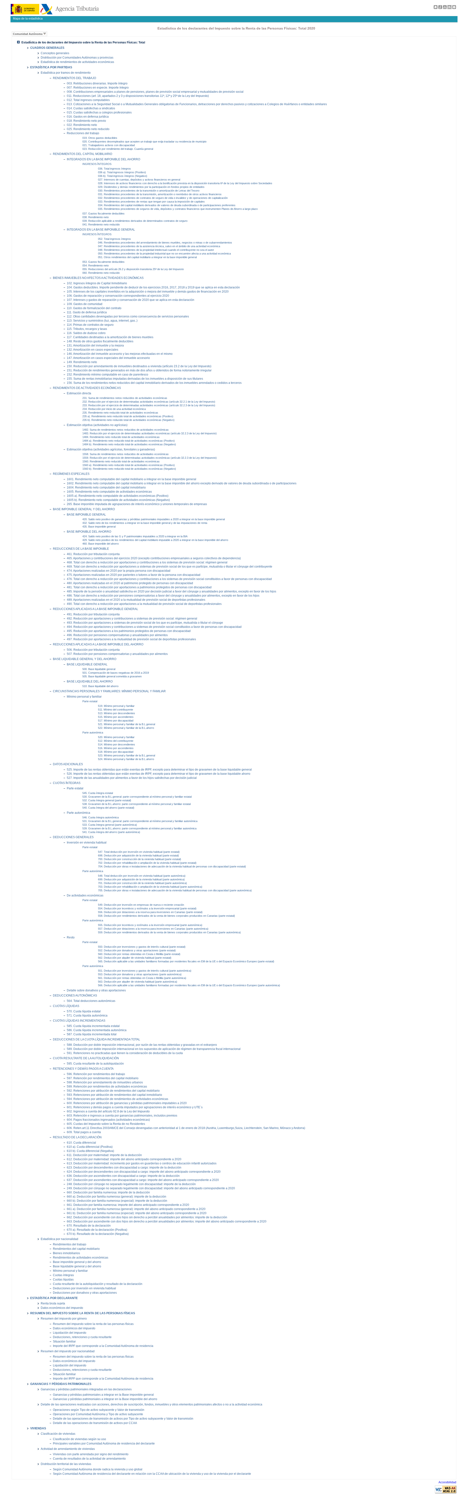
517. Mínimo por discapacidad (115, 720)
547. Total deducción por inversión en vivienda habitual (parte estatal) (139, 851)
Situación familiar (64, 1341)
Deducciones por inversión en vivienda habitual (84, 1288)
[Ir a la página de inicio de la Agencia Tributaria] (55, 13)
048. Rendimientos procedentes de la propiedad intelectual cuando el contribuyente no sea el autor (156, 249)
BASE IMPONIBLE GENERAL (86, 514)
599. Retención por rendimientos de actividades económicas (107, 1086)
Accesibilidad (447, 1482)
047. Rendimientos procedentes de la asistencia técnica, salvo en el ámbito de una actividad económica (159, 246)
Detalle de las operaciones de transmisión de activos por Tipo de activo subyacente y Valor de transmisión (123, 1418)
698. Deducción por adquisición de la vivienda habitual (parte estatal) (138, 855)
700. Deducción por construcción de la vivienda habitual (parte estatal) (139, 859)
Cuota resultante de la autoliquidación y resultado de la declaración (97, 1284)
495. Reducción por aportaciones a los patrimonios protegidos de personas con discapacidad (129, 630)
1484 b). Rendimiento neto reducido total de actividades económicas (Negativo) (129, 444)
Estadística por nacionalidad (59, 1239)
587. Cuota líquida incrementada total (92, 1034)
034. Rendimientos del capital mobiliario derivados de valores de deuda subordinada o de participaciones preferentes (166, 205)
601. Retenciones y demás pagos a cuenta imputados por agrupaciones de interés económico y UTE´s (135, 1107)
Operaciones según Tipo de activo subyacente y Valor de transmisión (98, 1410)
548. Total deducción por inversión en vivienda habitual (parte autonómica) (141, 875)
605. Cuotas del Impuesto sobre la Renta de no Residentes (106, 1123)
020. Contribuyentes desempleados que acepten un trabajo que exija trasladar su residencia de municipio (144, 141)
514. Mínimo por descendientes (116, 744)
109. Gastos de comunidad (84, 303)
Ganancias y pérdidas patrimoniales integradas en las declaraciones (86, 1389)
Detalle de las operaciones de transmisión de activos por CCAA (95, 1423)
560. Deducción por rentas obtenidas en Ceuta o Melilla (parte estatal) (139, 954)
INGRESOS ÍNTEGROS (96, 164)
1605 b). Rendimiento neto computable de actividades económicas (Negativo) (118, 499)
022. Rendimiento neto (82, 124)
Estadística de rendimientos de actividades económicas (77, 62)
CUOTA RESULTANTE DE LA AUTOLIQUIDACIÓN (86, 1058)
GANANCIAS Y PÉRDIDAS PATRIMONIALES (60, 1384)
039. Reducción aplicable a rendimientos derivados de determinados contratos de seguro (134, 220)
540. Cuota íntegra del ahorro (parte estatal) (108, 807)
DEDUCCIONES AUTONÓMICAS (75, 995)
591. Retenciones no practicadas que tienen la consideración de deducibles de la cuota (125, 1053)
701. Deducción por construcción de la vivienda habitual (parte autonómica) (142, 883)
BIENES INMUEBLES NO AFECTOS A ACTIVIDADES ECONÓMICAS (98, 278)
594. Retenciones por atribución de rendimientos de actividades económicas (117, 1098)
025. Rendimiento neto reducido (88, 129)
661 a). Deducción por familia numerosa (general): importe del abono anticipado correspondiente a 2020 (136, 1208)
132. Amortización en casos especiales (92, 349)
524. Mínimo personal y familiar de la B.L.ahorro (126, 759)
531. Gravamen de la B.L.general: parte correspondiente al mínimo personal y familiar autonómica (139, 821)
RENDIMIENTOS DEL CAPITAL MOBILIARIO (82, 154)
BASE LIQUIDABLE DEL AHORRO (90, 681)
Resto (71, 937)
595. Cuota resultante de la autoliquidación (95, 1063)
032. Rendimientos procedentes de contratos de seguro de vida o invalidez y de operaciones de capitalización (163, 197)
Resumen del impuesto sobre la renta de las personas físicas (93, 1324)
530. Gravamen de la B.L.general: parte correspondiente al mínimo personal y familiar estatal (137, 796)
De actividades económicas (85, 895)
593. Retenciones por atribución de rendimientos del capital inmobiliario (114, 1094)
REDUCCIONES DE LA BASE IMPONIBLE (81, 548)
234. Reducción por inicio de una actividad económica (114, 408)
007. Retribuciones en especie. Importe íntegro (98, 87)
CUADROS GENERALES (47, 48)
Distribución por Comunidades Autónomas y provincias (77, 57)
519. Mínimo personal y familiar (116, 705)
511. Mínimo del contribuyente (115, 709)
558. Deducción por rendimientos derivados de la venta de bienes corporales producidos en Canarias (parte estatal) (166, 915)
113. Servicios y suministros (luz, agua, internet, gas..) (102, 320)
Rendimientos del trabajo (69, 1244)
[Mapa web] (445, 8)
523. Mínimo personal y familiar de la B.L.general (126, 755)
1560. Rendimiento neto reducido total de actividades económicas (121, 461)
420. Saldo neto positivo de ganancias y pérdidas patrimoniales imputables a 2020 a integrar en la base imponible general (153, 519)
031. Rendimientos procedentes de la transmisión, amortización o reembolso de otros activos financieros (160, 194)
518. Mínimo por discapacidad (115, 751)
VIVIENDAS (38, 1428)
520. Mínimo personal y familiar (116, 737)
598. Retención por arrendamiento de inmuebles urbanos (105, 1082)
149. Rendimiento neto (82, 362)
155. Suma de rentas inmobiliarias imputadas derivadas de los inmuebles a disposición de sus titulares (135, 378)
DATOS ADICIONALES (68, 764)
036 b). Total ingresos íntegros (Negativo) (122, 175)
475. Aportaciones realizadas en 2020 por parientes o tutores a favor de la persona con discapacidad (133, 574)
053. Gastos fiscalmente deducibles (103, 261)
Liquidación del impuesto (69, 1332)
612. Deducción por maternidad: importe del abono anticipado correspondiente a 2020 (124, 1159)
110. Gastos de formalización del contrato (94, 308)
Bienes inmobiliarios (66, 1253)
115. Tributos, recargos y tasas (87, 328)
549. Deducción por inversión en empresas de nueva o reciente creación (141, 904)
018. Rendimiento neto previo (86, 120)
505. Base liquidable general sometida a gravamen (112, 676)
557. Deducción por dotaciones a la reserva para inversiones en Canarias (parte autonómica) (153, 928)
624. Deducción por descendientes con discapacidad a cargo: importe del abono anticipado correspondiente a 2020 (144, 1171)
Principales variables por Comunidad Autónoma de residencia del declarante (104, 1443)
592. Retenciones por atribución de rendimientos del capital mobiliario (113, 1090)
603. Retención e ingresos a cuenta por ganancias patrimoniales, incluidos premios (122, 1115)
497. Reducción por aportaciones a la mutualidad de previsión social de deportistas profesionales (131, 639)
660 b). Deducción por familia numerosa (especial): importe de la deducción (117, 1200)
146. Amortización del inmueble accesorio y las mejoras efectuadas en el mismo (120, 353)
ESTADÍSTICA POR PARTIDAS (51, 67)
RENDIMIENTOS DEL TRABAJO (74, 78)
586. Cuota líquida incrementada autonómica (97, 1030)
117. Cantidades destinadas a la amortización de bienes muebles (110, 337)
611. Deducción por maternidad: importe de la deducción (104, 1155)
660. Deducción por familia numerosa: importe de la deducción (108, 1192)
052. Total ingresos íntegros (114, 238)
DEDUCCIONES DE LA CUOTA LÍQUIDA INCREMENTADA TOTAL (96, 1039)
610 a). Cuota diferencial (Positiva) (90, 1146)
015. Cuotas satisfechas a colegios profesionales (99, 112)
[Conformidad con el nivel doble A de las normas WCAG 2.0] (445, 1492)
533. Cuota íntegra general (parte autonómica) (109, 824)
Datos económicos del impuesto (62, 1308)
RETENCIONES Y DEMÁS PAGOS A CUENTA (83, 1068)
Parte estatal (89, 701)
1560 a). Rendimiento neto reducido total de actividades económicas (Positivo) (128, 465)
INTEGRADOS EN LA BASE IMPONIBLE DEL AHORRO (103, 159)
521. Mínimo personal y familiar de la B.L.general (126, 724)
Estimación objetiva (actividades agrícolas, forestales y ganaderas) (111, 449)
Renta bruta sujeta (53, 1303)
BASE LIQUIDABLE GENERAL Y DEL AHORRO (84, 659)
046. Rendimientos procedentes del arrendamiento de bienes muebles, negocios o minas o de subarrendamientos (165, 242)
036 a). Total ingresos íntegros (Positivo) (122, 172)
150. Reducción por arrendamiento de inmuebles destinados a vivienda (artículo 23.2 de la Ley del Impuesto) (139, 366)
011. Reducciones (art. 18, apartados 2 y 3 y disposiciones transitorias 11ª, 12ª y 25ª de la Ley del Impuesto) (138, 95)
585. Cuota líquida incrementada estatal (93, 1025)
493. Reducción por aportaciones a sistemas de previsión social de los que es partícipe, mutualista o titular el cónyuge (145, 622)
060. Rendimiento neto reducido (101, 272)
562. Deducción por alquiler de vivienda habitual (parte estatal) (134, 957)
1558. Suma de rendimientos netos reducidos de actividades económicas (125, 454)
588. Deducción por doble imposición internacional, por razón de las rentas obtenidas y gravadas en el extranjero (142, 1044)
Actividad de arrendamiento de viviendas (68, 1449)
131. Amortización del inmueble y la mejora (95, 345)
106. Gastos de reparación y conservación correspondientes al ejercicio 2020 (118, 295)
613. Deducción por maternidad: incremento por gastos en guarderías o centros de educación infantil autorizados (141, 1163)
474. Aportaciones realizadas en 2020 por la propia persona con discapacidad (118, 570)
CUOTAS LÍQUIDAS (66, 1006)
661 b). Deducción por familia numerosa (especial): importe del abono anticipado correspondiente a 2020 (136, 1213)
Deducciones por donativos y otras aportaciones (85, 1292)
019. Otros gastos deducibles (99, 137)
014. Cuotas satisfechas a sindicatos (91, 108)
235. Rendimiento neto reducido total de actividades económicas (120, 412)
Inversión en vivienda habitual (87, 842)
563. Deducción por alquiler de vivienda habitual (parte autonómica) (137, 981)
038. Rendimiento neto (95, 217)
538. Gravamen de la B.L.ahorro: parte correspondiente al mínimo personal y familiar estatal (136, 804)
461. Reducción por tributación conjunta (93, 554)
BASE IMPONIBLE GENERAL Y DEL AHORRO (84, 509)
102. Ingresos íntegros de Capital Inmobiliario (97, 283)
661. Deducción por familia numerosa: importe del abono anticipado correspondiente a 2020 (128, 1204)
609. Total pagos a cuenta (84, 1132)
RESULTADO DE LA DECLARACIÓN (77, 1137)
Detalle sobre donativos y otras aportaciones (96, 990)
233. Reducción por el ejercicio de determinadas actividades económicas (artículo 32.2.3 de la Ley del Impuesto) (148, 405)
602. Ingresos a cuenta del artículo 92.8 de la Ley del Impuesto (108, 1111)
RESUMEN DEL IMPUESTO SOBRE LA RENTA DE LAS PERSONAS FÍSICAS (82, 1313)
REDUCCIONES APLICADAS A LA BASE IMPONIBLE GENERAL (95, 609)
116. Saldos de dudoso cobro (86, 333)
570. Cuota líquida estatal (84, 1011)
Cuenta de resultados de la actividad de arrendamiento (89, 1458)
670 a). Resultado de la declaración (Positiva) (97, 1229)
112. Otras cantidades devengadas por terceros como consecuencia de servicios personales (128, 316)
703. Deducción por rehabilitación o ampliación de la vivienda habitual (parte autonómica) (150, 886)
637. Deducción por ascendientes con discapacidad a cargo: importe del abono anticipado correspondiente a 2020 (143, 1179)
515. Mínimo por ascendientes (116, 716)
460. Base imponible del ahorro (100, 543)
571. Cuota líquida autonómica (87, 1015)
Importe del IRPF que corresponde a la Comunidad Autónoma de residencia (103, 1346)
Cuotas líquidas (63, 1279)
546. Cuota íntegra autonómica (100, 817)
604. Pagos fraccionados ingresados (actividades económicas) (108, 1119)
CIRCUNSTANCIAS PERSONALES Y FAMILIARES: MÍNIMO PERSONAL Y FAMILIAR (109, 691)
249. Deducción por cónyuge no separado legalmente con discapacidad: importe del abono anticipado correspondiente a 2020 (151, 1188)
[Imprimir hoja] (454, 8)
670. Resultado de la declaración (89, 1225)
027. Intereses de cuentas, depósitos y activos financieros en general (139, 179)
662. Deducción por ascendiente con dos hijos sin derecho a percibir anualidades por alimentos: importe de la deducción (147, 1217)
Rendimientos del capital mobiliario (76, 1249)
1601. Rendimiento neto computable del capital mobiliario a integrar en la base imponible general (131, 479)
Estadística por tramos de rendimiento (66, 72)
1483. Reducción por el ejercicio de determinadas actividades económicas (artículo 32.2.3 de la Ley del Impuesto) (149, 433)
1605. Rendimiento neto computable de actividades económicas (109, 491)
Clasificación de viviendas (58, 1433)
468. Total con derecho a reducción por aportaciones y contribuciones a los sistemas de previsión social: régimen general (147, 562)
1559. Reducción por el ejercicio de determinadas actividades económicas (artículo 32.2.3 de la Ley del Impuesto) (149, 457)
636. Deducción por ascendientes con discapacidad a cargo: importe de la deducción (123, 1175)
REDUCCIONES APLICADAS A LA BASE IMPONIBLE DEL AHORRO (98, 644)
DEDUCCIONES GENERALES (73, 837)
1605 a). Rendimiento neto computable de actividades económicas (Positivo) (117, 495)
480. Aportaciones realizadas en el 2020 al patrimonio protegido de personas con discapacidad (130, 583)
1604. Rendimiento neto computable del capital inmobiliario (106, 487)
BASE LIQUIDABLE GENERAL (87, 664)
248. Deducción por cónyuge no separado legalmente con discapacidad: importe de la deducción (131, 1184)
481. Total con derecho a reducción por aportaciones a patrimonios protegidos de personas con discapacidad (139, 587)
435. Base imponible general (99, 526)
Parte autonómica (92, 732)
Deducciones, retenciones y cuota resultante (82, 1337)
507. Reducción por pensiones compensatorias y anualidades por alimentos (117, 653)
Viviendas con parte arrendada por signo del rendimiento (90, 1454)
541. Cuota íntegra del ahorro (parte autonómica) (111, 832)
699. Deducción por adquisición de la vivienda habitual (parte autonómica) (141, 879)
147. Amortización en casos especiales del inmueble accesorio (108, 357)
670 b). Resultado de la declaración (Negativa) (98, 1233)
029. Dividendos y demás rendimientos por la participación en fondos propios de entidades (151, 186)
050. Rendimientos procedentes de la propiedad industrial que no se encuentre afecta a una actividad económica (164, 253)
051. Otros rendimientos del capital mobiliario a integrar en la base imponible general (147, 257)
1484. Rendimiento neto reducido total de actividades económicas (121, 437)
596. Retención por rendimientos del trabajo (96, 1074)
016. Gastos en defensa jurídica (88, 116)
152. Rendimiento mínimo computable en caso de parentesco (107, 374)
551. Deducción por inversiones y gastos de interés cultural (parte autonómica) (144, 970)
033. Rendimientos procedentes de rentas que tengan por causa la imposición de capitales (151, 201)
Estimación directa (79, 393)
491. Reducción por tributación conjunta (93, 614)
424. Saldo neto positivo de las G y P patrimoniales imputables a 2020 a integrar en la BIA (134, 536)
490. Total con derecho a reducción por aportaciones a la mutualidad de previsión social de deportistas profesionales (144, 603)
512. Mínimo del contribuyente (115, 740)
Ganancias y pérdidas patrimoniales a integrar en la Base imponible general (103, 1394)
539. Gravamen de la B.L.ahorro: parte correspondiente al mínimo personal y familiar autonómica (139, 828)
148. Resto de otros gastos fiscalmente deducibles (100, 341)
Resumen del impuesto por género (64, 1318)
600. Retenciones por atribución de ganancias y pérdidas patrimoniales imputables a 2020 (127, 1103)
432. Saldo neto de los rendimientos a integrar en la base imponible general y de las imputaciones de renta (144, 522)
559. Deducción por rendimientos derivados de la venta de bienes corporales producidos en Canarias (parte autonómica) (169, 932)
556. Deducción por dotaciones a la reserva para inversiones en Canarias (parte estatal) (150, 912)
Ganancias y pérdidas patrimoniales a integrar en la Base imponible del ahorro (105, 1399)
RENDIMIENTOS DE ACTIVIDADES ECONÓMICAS (87, 388)
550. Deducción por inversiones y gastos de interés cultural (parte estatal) (141, 946)
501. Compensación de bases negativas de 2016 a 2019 (115, 672)
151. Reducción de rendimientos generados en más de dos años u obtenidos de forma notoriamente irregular (139, 370)
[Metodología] (440, 8)
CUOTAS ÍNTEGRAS (66, 783)
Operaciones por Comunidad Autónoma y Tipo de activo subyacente (98, 1414)
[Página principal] (436, 8)
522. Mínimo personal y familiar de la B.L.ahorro (126, 727)
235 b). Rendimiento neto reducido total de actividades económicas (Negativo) (128, 419)
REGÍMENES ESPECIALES (71, 474)
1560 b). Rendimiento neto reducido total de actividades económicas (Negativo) (129, 468)
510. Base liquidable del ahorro (100, 686)
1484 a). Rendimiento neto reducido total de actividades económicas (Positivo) (128, 440)
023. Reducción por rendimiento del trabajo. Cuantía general (117, 148)
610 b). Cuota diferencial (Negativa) (90, 1150)
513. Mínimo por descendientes (116, 713)
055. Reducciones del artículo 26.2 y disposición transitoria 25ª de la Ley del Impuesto (133, 269)
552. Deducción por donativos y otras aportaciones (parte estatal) (137, 950)
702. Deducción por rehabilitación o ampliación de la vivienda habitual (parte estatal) (147, 862)
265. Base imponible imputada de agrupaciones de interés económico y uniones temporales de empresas (137, 504)
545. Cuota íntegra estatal (97, 793)
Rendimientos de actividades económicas (80, 1257)
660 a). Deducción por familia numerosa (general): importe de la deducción (116, 1196)
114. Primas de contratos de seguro (90, 324)
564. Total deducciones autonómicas (91, 1000)
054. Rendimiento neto (95, 265)
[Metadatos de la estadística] (449, 8)
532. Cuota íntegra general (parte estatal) (106, 800)
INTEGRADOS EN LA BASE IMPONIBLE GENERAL (101, 229)
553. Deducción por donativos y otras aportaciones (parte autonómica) (140, 974)
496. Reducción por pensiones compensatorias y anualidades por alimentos (117, 635)
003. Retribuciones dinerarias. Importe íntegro (97, 83)
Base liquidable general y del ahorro (77, 1266)
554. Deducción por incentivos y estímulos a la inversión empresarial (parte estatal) (147, 908)
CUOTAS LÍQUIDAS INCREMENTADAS (79, 1020)
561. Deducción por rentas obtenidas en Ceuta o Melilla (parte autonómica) (142, 977)
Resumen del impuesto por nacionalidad (68, 1351)
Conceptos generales (55, 53)
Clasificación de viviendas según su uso (79, 1439)
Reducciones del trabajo (83, 133)
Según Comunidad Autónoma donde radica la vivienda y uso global (97, 1469)
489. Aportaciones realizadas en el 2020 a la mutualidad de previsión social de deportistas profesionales (136, 599)
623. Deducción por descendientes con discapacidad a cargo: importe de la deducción (124, 1167)
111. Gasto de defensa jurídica (87, 312)
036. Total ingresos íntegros (114, 168)
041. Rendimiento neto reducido (101, 224)
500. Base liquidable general (98, 669)
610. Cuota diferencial (81, 1142)
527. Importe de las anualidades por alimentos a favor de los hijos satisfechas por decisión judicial (132, 777)
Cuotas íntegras (63, 1275)
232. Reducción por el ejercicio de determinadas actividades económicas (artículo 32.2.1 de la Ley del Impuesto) (148, 401)
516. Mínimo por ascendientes (116, 748)
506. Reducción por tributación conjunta (93, 649)
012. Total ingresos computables (88, 100)
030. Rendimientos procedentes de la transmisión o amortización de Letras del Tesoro (148, 190)
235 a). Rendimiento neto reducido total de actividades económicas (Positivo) (127, 416)
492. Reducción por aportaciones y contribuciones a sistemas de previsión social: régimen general (132, 618)
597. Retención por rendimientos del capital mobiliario (102, 1078)
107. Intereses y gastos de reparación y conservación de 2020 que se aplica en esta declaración (130, 299)
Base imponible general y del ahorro (77, 1262)
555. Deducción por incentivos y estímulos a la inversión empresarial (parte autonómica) (150, 925)
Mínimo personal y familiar (84, 696)
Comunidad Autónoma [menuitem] (27, 33)
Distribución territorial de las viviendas (66, 1464)
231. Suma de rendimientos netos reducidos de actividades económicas (124, 398)
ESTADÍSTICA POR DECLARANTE (54, 1298)
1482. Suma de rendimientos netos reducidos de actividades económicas (125, 429)
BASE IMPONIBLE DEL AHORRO (89, 531)
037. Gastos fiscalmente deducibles (103, 213)
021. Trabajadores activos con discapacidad (108, 145)
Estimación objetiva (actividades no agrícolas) (97, 425)
